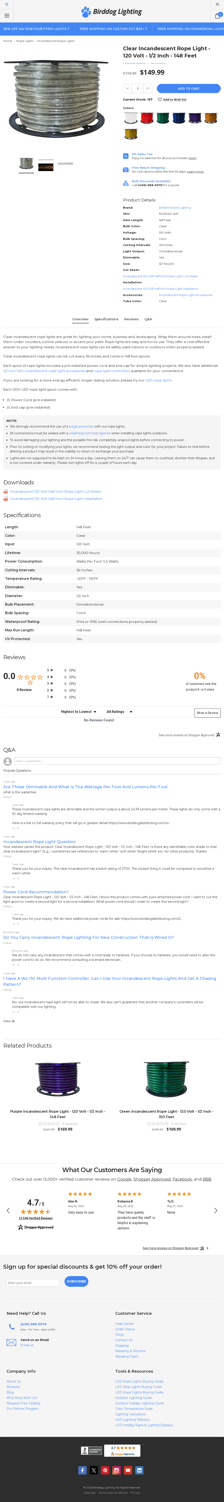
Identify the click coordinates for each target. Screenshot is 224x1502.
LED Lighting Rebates (132, 1420)
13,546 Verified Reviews (36, 1218)
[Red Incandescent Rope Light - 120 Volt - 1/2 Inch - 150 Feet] (147, 118)
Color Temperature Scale (134, 1409)
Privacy (135, 1492)
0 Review (31, 690)
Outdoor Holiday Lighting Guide (139, 1403)
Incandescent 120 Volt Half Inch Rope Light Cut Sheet (160, 276)
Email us (27, 1345)
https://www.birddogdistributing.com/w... (139, 823)
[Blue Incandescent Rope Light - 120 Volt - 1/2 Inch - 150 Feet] (179, 118)
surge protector (81, 426)
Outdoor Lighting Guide (133, 1398)
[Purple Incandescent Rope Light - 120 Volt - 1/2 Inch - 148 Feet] (195, 118)
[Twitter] (94, 1470)
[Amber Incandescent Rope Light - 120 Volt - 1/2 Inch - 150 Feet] (211, 118)
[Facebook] (82, 1470)
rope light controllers (112, 371)
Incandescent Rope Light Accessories (185, 295)
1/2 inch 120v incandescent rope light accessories (44, 371)
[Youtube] (128, 1470)
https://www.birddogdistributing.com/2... (151, 919)
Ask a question (158, 63)
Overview (80, 319)
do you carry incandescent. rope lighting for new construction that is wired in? (88, 937)
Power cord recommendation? (35, 891)
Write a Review (207, 713)
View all (9, 1021)
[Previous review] (8, 1211)
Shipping (122, 1346)
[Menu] (7, 15)
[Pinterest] (105, 1470)
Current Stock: (137, 99)
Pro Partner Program (23, 1409)
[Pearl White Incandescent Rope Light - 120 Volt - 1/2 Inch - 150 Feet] (131, 118)
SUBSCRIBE (76, 1281)
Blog (10, 1392)
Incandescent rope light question (39, 841)
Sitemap (90, 1492)
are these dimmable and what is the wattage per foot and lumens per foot (85, 786)
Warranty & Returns (130, 1351)
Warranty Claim (126, 1356)
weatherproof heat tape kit (89, 433)
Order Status (125, 1329)
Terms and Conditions (113, 1492)
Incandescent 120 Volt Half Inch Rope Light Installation (160, 288)
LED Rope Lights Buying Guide (139, 1381)
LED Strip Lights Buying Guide (138, 1387)
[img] (35, 1211)
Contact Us (123, 1340)
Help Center (124, 1324)
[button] (14, 828)
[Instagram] (116, 1470)
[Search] (7, 4)
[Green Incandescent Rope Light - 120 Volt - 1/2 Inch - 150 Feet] (163, 118)
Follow (7, 797)
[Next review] (216, 1211)
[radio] (112, 670)
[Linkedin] (139, 1470)
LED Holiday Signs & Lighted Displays (144, 1425)
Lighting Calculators (130, 1414)
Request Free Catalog (23, 1403)
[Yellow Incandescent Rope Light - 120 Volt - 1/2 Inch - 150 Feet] (131, 134)
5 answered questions (134, 63)
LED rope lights (158, 380)
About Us (14, 1381)
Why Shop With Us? (22, 1398)
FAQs (119, 1335)
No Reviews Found (99, 720)
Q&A (148, 319)
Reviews (131, 319)
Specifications (106, 319)
